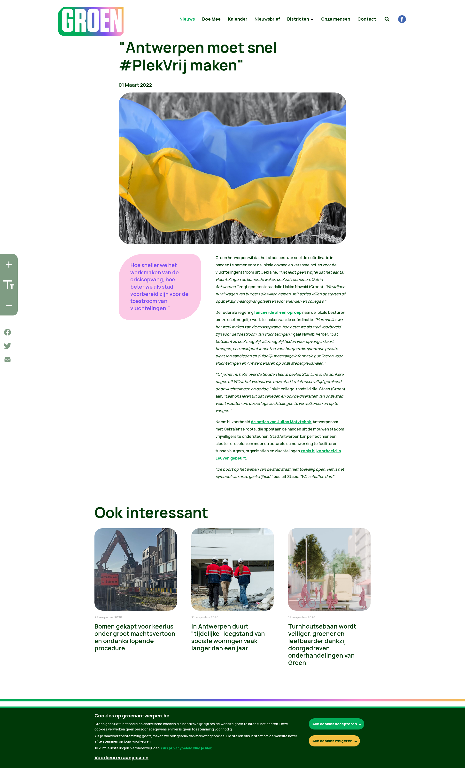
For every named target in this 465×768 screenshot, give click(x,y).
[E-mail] (7, 360)
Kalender (237, 19)
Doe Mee (211, 19)
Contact (366, 19)
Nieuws (187, 19)
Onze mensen (335, 19)
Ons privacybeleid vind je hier (186, 748)
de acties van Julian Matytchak (281, 421)
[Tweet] (7, 346)
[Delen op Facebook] (7, 332)
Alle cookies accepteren (334, 723)
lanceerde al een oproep (278, 312)
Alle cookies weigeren (332, 740)
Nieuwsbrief (267, 19)
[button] (387, 19)
